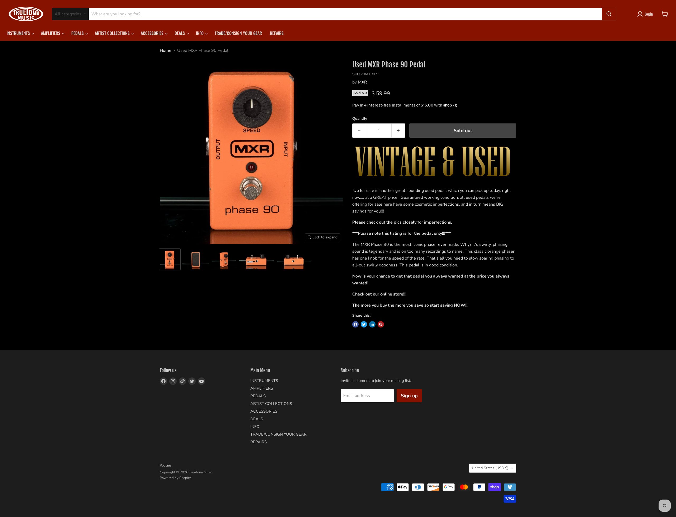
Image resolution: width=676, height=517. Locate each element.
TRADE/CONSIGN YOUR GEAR (238, 33)
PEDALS (78, 33)
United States (490, 467)
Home (165, 50)
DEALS (180, 33)
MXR (362, 82)
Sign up (409, 396)
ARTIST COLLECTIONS (113, 33)
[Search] (609, 14)
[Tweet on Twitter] (364, 324)
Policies (165, 465)
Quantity (359, 119)
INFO (200, 33)
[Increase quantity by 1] (398, 130)
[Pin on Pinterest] (381, 324)
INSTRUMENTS (19, 33)
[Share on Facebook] (355, 324)
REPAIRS (277, 33)
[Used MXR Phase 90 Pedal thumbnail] (169, 259)
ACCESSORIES (153, 33)
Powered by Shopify (175, 478)
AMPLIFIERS (51, 33)
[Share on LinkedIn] (372, 324)
